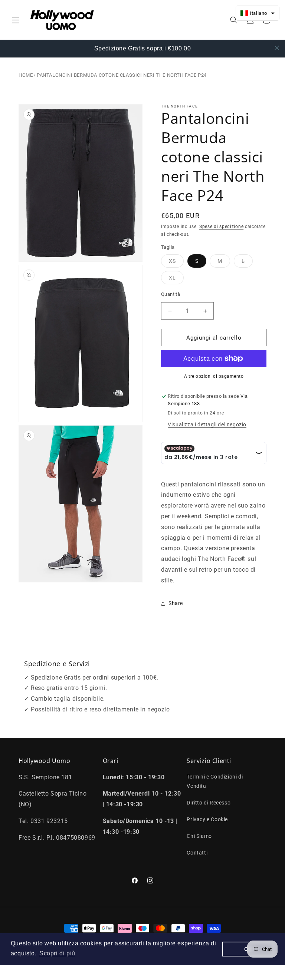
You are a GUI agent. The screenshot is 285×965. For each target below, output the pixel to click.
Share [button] (175, 603)
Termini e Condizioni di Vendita (215, 781)
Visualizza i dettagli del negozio (207, 424)
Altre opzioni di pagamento (213, 376)
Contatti (197, 853)
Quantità (170, 294)
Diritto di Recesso (208, 803)
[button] (15, 20)
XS (176, 263)
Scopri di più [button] (57, 953)
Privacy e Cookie (207, 819)
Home (26, 75)
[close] (277, 47)
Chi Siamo (199, 836)
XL (176, 279)
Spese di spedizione (221, 226)
